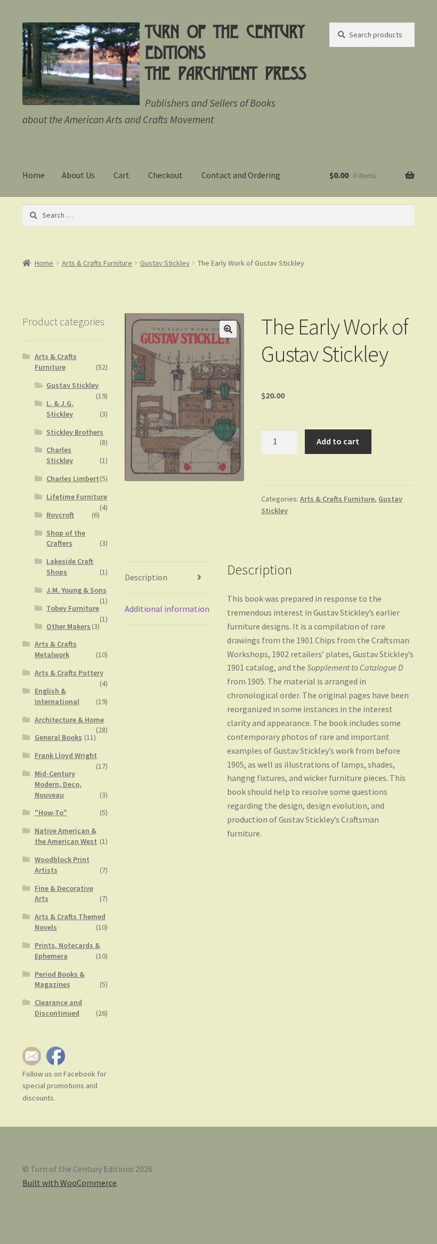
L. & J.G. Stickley (60, 408)
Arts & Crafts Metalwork (56, 649)
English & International (57, 696)
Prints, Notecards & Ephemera (67, 950)
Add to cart (338, 441)
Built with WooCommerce (69, 1182)
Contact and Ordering (240, 175)
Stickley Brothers (74, 432)
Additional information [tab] (167, 608)
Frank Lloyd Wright (66, 755)
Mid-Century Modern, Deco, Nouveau (58, 784)
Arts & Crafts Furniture (97, 263)
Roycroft (60, 515)
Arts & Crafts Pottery (69, 672)
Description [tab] (146, 577)
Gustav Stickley (165, 263)
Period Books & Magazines (60, 979)
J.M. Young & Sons (76, 590)
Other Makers (68, 626)
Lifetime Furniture (76, 496)
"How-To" (51, 812)
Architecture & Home (69, 719)
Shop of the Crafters (65, 538)
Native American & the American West (66, 836)
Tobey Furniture (72, 608)
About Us (78, 175)
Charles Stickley (59, 455)
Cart (122, 175)
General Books (58, 737)
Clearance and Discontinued (58, 1008)
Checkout (165, 175)
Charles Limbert (72, 478)
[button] (228, 329)
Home (33, 175)
